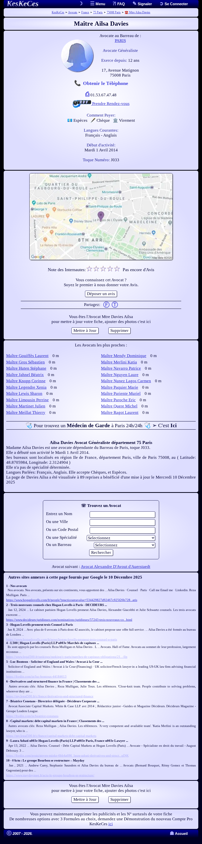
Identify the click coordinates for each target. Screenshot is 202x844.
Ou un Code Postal (62, 529)
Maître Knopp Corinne (26, 381)
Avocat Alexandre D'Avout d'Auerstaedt (115, 566)
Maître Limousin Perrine (27, 400)
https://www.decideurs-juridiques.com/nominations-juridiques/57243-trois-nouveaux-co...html (69, 620)
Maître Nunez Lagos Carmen (126, 381)
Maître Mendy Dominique (123, 355)
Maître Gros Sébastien (25, 362)
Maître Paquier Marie (119, 387)
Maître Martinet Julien (25, 406)
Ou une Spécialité (61, 537)
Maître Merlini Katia (119, 362)
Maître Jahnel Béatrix (25, 374)
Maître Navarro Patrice (121, 368)
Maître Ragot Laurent (119, 412)
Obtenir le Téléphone (105, 83)
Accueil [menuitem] (179, 833)
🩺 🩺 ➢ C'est (101, 425)
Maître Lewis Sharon (24, 393)
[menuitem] (173, 4)
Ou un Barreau (58, 544)
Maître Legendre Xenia (26, 387)
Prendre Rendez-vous (110, 103)
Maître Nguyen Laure (119, 374)
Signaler (144, 4)
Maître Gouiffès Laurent (27, 355)
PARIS (120, 40)
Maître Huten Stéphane (26, 368)
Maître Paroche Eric (118, 400)
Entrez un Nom (59, 513)
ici (110, 824)
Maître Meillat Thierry (25, 412)
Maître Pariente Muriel (121, 393)
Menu (100, 4)
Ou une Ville (57, 521)
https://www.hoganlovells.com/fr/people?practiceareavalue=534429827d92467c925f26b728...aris (71, 600)
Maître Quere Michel (119, 406)
